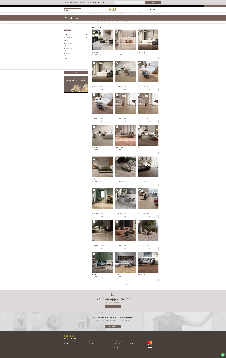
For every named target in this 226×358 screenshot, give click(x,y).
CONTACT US (157, 13)
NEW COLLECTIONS (70, 13)
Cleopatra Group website (180, 6)
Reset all (68, 30)
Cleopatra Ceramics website (196, 6)
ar (3, 6)
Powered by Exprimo (157, 353)
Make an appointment (74, 9)
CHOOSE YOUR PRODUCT (95, 13)
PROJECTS (138, 13)
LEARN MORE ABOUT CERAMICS (214, 6)
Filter (76, 72)
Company (22, 6)
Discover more (113, 326)
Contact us (113, 306)
